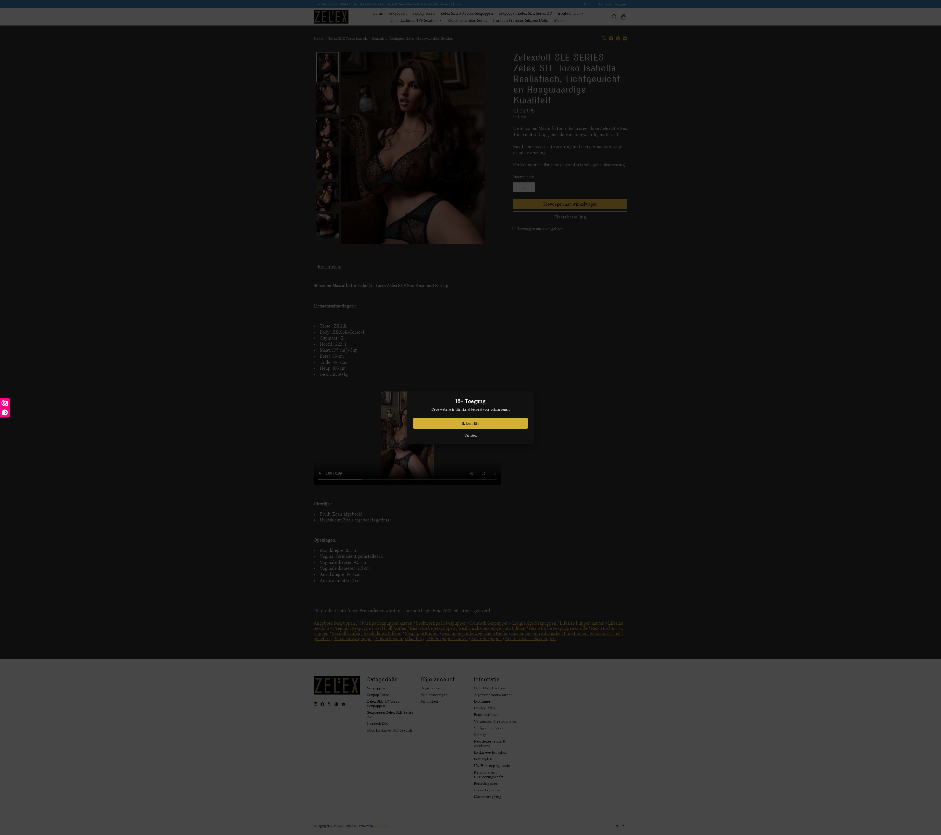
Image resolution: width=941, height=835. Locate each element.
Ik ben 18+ (470, 423)
